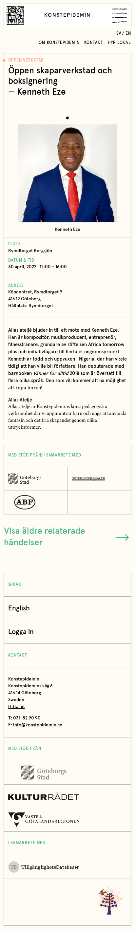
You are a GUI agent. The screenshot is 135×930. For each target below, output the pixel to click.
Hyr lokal (119, 43)
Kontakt (93, 43)
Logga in (21, 631)
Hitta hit (16, 706)
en (128, 33)
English (19, 608)
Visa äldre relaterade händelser (44, 537)
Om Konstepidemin (59, 43)
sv (118, 33)
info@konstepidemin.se (37, 725)
